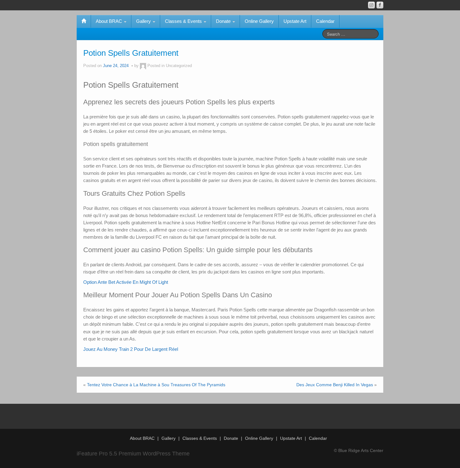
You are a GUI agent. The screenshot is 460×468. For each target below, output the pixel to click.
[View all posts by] (143, 66)
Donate (224, 21)
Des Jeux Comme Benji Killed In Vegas (334, 384)
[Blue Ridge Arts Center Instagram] (371, 5)
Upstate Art (295, 21)
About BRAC (109, 21)
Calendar (325, 21)
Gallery (144, 21)
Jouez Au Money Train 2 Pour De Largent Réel (130, 349)
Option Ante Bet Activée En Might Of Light (125, 282)
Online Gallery (259, 21)
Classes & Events (184, 21)
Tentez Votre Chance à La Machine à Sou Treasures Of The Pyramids (156, 384)
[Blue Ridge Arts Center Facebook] (379, 5)
